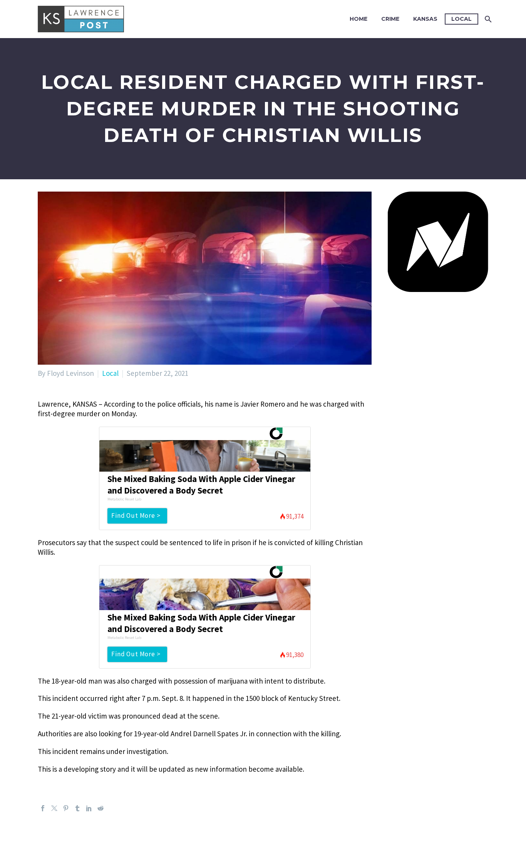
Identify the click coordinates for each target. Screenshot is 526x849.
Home (358, 18)
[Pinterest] (66, 808)
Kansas (425, 18)
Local (461, 18)
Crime (390, 18)
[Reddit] (100, 808)
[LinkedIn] (89, 808)
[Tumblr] (77, 808)
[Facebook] (43, 808)
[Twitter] (54, 808)
